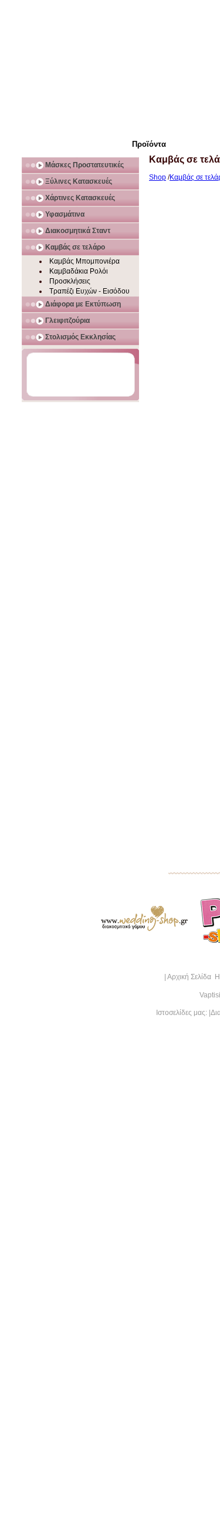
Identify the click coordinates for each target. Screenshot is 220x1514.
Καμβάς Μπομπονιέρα (84, 261)
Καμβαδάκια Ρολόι (78, 271)
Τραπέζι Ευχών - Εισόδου (89, 291)
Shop (157, 177)
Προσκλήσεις (69, 281)
